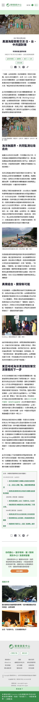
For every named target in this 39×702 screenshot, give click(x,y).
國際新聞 (23, 51)
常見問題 (7, 665)
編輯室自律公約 (19, 662)
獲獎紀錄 (19, 668)
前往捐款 (19, 571)
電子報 (28, 5)
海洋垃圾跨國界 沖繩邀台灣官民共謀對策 (22, 481)
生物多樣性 (10, 59)
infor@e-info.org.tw (22, 685)
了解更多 (9, 699)
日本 (31, 59)
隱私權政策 (7, 668)
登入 (36, 5)
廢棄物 (19, 59)
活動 (19, 660)
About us (8, 662)
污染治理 (19, 63)
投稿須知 (31, 665)
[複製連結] (27, 67)
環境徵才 (7, 660)
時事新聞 (16, 51)
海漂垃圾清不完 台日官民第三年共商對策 (22, 514)
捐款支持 (24, 653)
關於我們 (31, 660)
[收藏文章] (11, 67)
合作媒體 (19, 665)
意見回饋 (31, 668)
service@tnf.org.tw (23, 683)
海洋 (25, 59)
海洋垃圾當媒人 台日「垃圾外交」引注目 (22, 501)
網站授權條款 (31, 662)
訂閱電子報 (13, 653)
